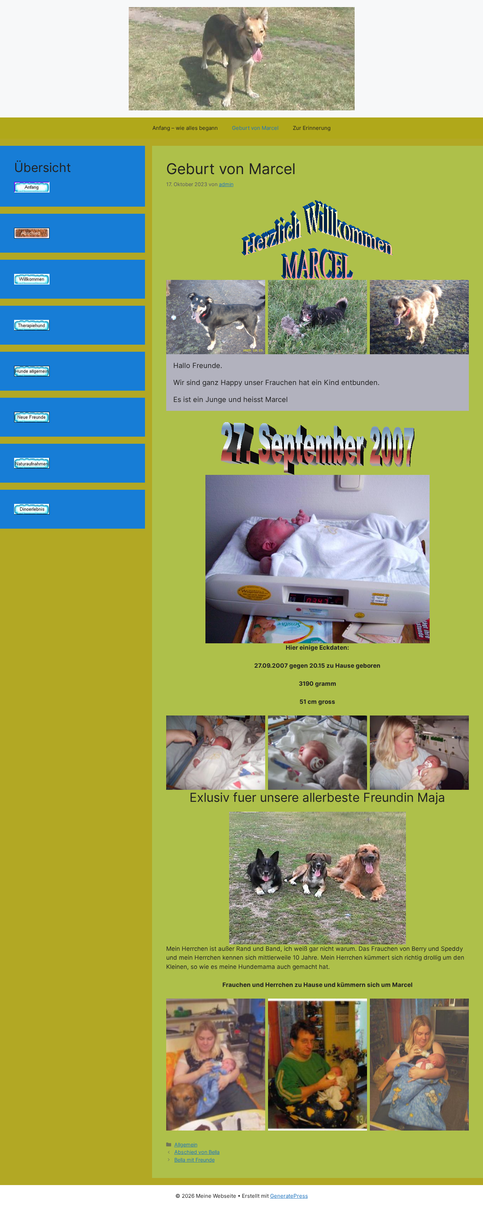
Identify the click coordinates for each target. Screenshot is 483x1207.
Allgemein (185, 1145)
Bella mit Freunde (194, 1160)
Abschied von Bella (197, 1152)
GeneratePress (289, 1195)
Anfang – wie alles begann (185, 128)
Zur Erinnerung (312, 128)
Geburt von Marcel (255, 128)
